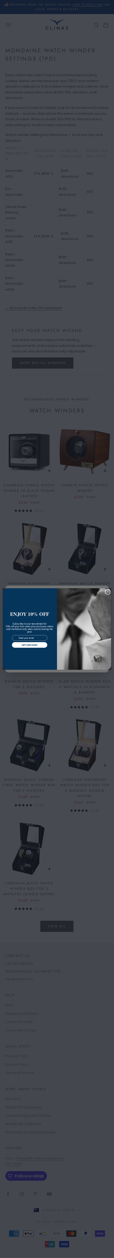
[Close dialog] (107, 591)
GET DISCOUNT (30, 645)
